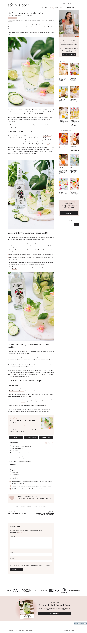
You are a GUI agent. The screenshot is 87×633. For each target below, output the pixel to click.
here (48, 144)
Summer (35, 506)
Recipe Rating (14, 532)
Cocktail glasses (15, 474)
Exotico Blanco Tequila (30, 151)
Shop (70, 1)
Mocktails (70, 8)
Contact (78, 1)
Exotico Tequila (38, 113)
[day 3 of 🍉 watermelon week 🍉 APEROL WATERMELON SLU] (81, 625)
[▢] (11, 446)
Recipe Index (66, 1)
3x (51, 442)
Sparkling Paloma (13, 385)
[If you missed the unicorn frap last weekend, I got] (27, 625)
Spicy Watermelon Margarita (16, 391)
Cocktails (58, 8)
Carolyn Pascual (13, 15)
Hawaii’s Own (32, 264)
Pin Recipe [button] (46, 437)
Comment (13, 536)
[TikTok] (64, 3)
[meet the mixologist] (69, 23)
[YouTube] (68, 3)
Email (12, 559)
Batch (17, 506)
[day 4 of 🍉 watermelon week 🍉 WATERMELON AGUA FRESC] (70, 625)
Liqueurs (73, 120)
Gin (72, 167)
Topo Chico (14, 269)
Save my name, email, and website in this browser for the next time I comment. (32, 565)
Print (15, 437)
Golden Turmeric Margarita (16, 388)
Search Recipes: (69, 221)
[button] (10, 418)
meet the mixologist (68, 54)
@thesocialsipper (44, 498)
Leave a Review (32, 437)
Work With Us (74, 1)
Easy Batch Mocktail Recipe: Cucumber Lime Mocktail (45, 513)
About (55, 1)
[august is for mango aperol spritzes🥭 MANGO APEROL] (16, 625)
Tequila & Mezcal (18, 10)
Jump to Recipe (13, 18)
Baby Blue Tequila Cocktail (17, 512)
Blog (58, 1)
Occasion (29, 506)
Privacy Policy (61, 1)
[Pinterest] (66, 3)
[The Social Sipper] (18, 5)
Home (9, 10)
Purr (78, 630)
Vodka (61, 120)
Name (12, 552)
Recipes (12, 10)
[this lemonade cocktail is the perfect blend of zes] (38, 625)
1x (46, 442)
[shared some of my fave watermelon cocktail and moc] (49, 625)
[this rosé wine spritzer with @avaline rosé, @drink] (5, 625)
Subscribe (68, 213)
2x (48, 442)
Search (76, 224)
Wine (72, 191)
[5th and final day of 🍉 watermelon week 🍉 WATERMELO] (59, 625)
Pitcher (13, 470)
